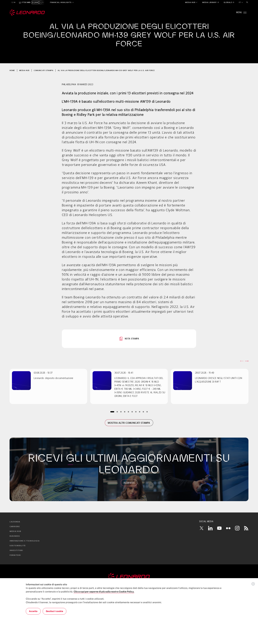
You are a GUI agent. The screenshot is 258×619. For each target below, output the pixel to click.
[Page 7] (136, 412)
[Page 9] (143, 412)
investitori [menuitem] (16, 550)
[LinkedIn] (210, 528)
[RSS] (246, 528)
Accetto (33, 611)
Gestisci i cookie (54, 611)
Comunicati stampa (43, 70)
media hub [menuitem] (15, 531)
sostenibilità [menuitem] (17, 546)
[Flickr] (228, 528)
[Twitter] (201, 528)
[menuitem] (191, 2)
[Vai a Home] (129, 577)
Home (12, 70)
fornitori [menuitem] (15, 555)
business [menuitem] (15, 536)
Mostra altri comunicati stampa (129, 422)
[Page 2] (117, 412)
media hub (24, 70)
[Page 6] (132, 412)
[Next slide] (246, 361)
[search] (247, 2)
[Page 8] (140, 412)
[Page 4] (125, 412)
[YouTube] (219, 528)
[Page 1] (112, 412)
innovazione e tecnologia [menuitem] (24, 541)
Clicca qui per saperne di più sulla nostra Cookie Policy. (104, 591)
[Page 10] (147, 412)
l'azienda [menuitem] (15, 522)
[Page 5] (128, 412)
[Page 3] (121, 412)
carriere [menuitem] (15, 527)
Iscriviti (129, 482)
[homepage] (27, 12)
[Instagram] (237, 528)
